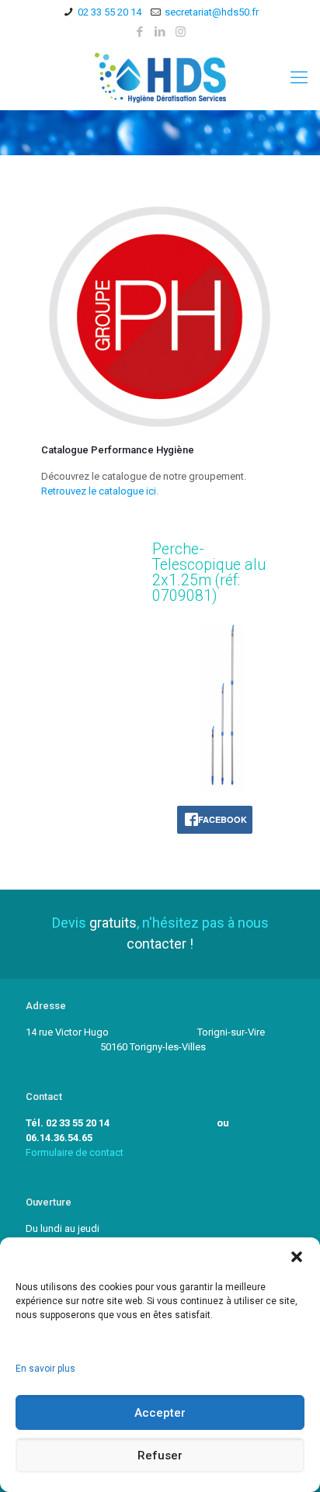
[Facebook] (140, 32)
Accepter (160, 1413)
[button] (296, 1257)
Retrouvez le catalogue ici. (99, 491)
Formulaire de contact (74, 1152)
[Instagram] (180, 32)
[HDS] (160, 77)
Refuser (160, 1456)
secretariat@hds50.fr (212, 12)
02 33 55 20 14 (109, 12)
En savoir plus (45, 1368)
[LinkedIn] (160, 32)
